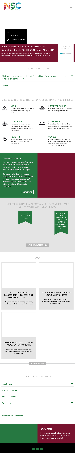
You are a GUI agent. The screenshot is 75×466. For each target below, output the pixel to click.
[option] (66, 52)
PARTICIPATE (26, 192)
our (53, 438)
